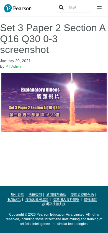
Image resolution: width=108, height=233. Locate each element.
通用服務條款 (56, 195)
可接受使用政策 (36, 199)
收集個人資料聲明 (66, 199)
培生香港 (17, 195)
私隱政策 (14, 199)
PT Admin (14, 66)
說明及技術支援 (54, 204)
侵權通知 (90, 199)
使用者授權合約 (82, 195)
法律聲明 (35, 195)
